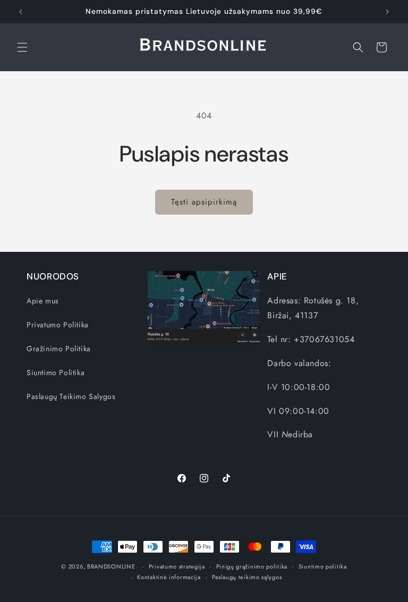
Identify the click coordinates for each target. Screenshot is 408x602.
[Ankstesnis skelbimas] (20, 11)
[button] (22, 47)
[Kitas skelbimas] (387, 11)
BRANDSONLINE (111, 566)
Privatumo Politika (58, 324)
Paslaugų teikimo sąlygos (247, 577)
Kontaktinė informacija (168, 577)
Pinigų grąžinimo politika (252, 566)
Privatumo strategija (177, 566)
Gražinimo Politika (59, 348)
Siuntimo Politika (55, 372)
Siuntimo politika (323, 566)
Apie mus (43, 300)
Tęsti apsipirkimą (204, 202)
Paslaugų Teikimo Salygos (71, 396)
